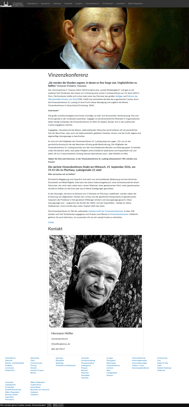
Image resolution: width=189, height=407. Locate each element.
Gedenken (34, 392)
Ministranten (111, 363)
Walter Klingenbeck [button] (135, 3)
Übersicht (8, 360)
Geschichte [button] (120, 3)
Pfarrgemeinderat (87, 363)
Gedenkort (34, 394)
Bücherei (84, 370)
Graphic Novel (35, 385)
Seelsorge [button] (57, 3)
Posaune (84, 368)
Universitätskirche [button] (92, 3)
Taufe (32, 360)
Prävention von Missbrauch (66, 365)
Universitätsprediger (139, 363)
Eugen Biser (9, 397)
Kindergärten (86, 365)
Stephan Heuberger (164, 368)
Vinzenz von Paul (69, 99)
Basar (109, 370)
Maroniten (85, 373)
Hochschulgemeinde (139, 360)
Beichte (33, 373)
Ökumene (84, 378)
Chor (159, 360)
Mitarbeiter (60, 360)
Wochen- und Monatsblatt (14, 363)
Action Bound (35, 387)
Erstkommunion (36, 363)
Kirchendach (9, 387)
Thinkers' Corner (138, 365)
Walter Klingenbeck (12, 392)
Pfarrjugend (111, 360)
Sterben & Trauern (37, 370)
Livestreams (9, 368)
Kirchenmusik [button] (108, 3)
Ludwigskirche (10, 385)
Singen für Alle (162, 363)
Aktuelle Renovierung (13, 389)
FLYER (51, 222)
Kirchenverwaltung (88, 360)
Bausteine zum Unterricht (39, 389)
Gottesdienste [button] (32, 3)
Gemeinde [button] (68, 3)
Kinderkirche (10, 370)
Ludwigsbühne (112, 373)
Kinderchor (161, 370)
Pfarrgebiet (85, 375)
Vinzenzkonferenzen (119, 214)
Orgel (159, 365)
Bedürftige (60, 363)
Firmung (33, 365)
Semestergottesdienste (140, 368)
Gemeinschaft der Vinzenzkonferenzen (105, 211)
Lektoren (110, 368)
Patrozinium (9, 399)
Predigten (8, 365)
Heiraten (33, 368)
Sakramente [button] (45, 3)
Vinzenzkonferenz (113, 365)
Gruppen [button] (78, 3)
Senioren (110, 375)
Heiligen (119, 96)
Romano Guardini (11, 394)
